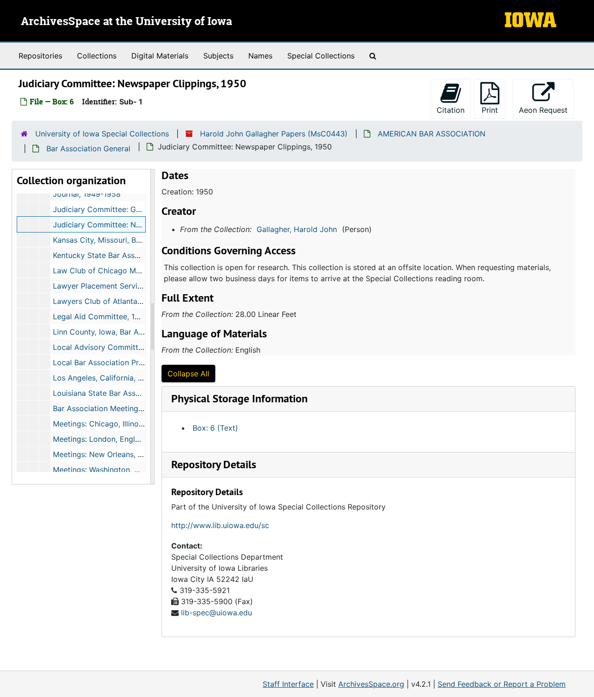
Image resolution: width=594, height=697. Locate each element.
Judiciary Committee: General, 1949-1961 (125, 209)
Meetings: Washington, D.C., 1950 (111, 469)
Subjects (218, 55)
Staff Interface (288, 684)
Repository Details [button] (213, 464)
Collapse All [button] (188, 373)
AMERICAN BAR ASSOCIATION (431, 133)
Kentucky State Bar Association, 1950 (118, 255)
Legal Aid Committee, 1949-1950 (111, 316)
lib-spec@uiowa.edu (216, 612)
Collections (96, 55)
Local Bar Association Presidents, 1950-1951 (130, 362)
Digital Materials (159, 55)
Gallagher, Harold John (297, 229)
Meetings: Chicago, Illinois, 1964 (109, 423)
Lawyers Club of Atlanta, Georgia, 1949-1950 (132, 301)
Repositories (40, 55)
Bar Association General (88, 148)
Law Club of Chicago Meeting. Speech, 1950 (131, 270)
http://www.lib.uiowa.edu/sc (220, 525)
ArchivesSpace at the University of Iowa (126, 22)
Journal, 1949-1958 (87, 194)
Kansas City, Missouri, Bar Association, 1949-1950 (140, 240)
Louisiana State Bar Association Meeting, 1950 (134, 393)
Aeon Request (546, 110)
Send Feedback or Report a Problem (502, 684)
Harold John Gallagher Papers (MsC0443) (274, 133)
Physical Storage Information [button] (239, 398)
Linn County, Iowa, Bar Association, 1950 (124, 331)
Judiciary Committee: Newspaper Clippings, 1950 (140, 224)
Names (260, 55)
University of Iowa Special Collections (102, 133)
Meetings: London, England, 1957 (111, 439)
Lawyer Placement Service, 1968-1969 (120, 285)
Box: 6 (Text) (215, 427)
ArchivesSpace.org (371, 684)
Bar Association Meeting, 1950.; (108, 408)
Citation (451, 110)
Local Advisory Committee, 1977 (110, 347)
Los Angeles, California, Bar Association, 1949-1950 (143, 377)
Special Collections (321, 55)
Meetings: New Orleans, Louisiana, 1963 (122, 454)
